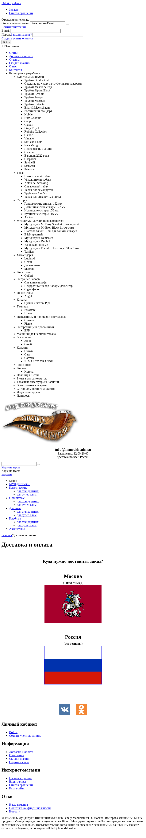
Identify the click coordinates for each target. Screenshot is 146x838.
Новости (14, 811)
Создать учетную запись (17, 38)
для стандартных (28, 491)
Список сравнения (21, 13)
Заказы (13, 9)
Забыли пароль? (21, 34)
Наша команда (18, 804)
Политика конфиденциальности (30, 808)
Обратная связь (19, 762)
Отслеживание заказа (15, 23)
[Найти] (38, 464)
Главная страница (20, 778)
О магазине (16, 755)
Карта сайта (17, 788)
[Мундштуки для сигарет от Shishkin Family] (40, 442)
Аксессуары (17, 528)
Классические (18, 487)
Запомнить (12, 46)
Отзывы (14, 59)
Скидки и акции (19, 63)
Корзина (7, 474)
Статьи (13, 52)
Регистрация (18, 27)
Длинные (15, 508)
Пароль (6, 34)
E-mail (6, 30)
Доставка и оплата (21, 56)
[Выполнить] (67, 24)
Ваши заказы (17, 781)
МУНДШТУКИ (19, 484)
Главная (7, 535)
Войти (6, 27)
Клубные (15, 518)
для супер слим (26, 494)
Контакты (15, 69)
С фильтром (17, 497)
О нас (13, 66)
